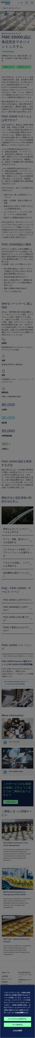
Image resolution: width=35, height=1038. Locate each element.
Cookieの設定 (17, 1030)
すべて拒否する (17, 1025)
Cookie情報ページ (21, 1012)
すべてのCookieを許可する (17, 1019)
